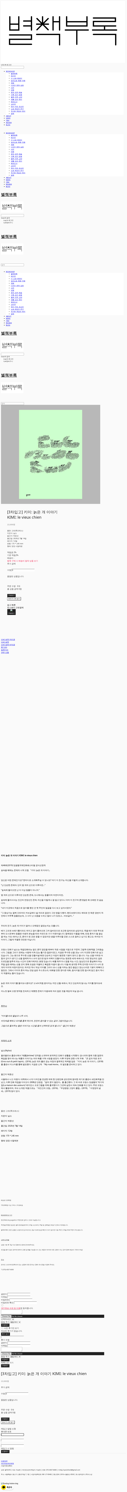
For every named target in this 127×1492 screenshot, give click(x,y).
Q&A (7, 120)
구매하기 (5, 1365)
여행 (12, 90)
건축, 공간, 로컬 (16, 95)
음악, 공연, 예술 (16, 92)
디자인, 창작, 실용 (17, 85)
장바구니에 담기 (8, 1422)
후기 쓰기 (5, 1334)
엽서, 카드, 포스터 (17, 106)
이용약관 (4, 1461)
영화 (12, 83)
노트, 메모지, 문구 (17, 109)
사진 (12, 88)
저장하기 (5, 1325)
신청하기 (5, 1451)
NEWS (8, 118)
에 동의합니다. (17, 1308)
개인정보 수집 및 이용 (10, 1308)
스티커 (13, 104)
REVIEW (9, 122)
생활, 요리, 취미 (16, 99)
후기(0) (4, 647)
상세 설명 (5, 642)
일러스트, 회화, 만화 (18, 80)
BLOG (8, 125)
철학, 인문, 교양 (16, 97)
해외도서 (14, 102)
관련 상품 (5, 652)
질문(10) (4, 650)
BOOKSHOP (10, 71)
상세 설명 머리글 (8, 639)
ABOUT (8, 116)
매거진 (13, 76)
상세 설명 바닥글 (8, 644)
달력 (12, 113)
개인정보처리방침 (7, 1463)
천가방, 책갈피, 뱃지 (18, 111)
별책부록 (14, 73)
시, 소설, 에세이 (16, 78)
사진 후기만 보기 (11, 1328)
